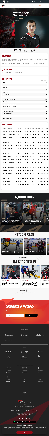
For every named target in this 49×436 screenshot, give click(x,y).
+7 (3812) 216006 (25, 410)
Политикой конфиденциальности (19, 319)
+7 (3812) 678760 (34, 410)
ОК (24, 432)
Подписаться (31, 315)
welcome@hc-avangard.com (25, 414)
